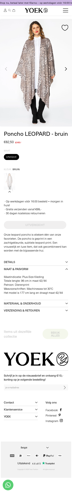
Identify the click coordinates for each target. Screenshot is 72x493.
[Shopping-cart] (13, 10)
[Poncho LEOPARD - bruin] (9, 181)
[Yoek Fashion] (36, 10)
